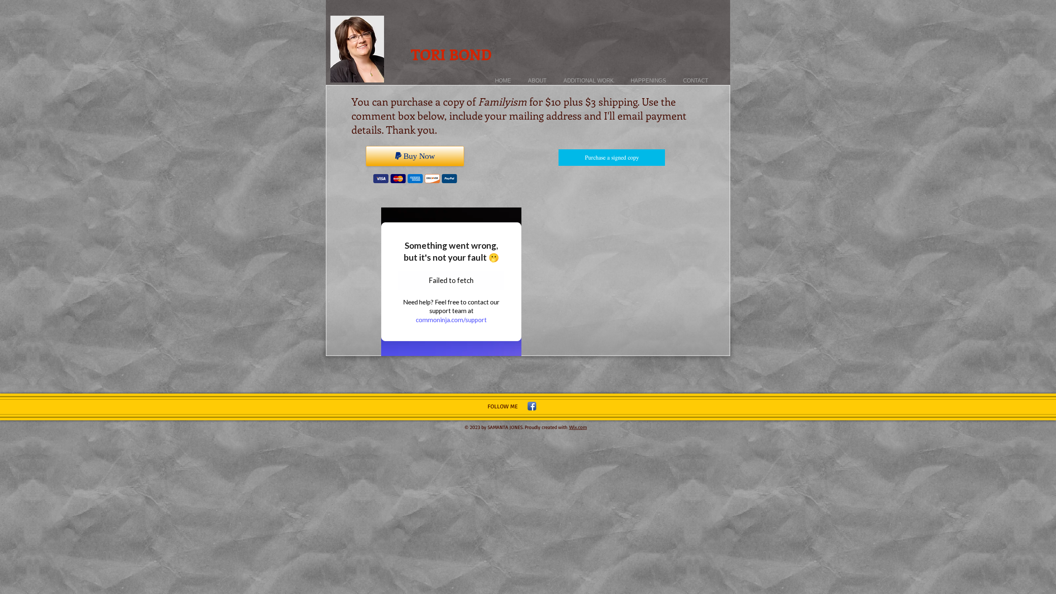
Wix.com (578, 427)
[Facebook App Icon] (532, 406)
